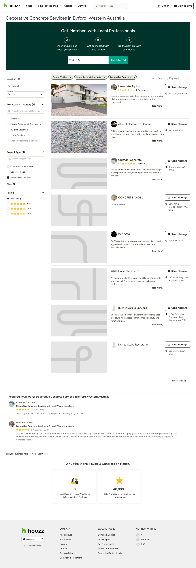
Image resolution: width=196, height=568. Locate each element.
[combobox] (110, 6)
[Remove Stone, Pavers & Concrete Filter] (104, 77)
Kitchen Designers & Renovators (25, 141)
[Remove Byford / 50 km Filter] (70, 77)
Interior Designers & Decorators (25, 124)
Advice (82, 5)
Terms (63, 553)
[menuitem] (29, 5)
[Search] (96, 6)
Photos (28, 5)
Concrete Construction (21, 166)
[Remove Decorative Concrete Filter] (134, 77)
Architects (15, 118)
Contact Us (65, 548)
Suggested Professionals (110, 553)
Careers (63, 544)
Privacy (71, 553)
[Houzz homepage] (11, 5)
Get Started (118, 60)
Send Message (179, 87)
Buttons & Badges (106, 535)
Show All (11, 184)
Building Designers (19, 129)
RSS (143, 544)
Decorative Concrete (20, 177)
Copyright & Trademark (71, 558)
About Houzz (66, 535)
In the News (65, 539)
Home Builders (17, 135)
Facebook (146, 539)
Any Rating (16, 198)
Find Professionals (48, 5)
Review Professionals (108, 548)
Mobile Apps (104, 539)
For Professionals (106, 544)
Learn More (43, 454)
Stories (68, 5)
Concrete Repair (18, 172)
